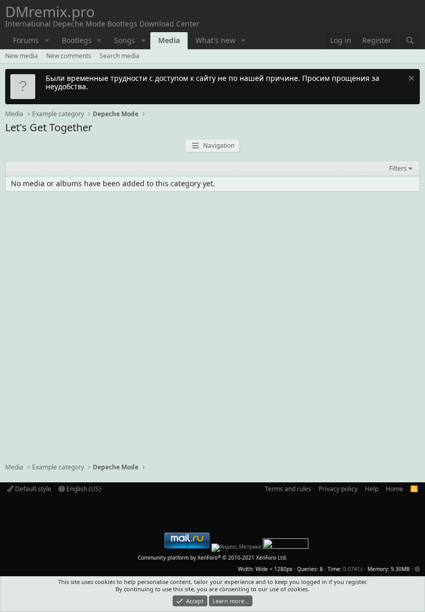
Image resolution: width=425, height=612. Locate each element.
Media (169, 40)
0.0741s (353, 569)
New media (21, 55)
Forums (26, 40)
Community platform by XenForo (212, 557)
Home (394, 488)
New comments (68, 55)
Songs (124, 40)
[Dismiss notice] (410, 79)
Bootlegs (77, 40)
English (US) (83, 488)
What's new (215, 40)
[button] (47, 40)
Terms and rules (288, 488)
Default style (32, 488)
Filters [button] (398, 168)
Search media (119, 55)
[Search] (410, 40)
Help (371, 488)
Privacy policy (338, 488)
